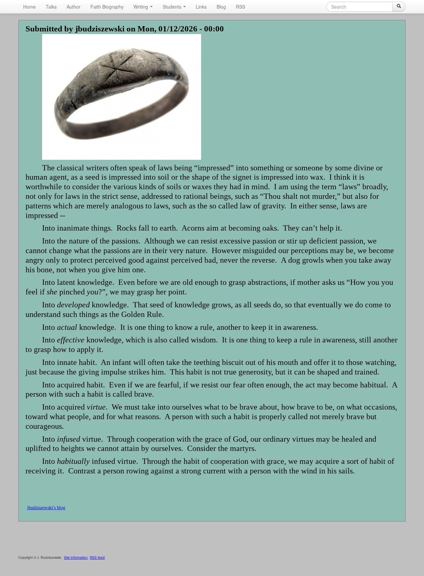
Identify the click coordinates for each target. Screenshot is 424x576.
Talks (51, 6)
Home (29, 6)
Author (73, 6)
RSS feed (97, 557)
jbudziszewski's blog (46, 507)
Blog (221, 6)
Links (201, 6)
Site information (76, 557)
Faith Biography (107, 6)
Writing (141, 6)
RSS (240, 6)
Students (173, 6)
